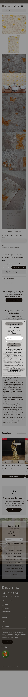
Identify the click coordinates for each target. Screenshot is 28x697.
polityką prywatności (14, 370)
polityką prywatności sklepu (14, 343)
